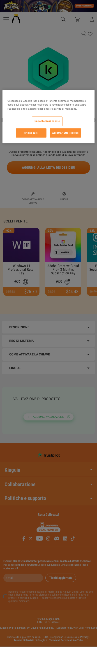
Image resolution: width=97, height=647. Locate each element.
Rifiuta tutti (31, 132)
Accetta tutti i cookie (65, 132)
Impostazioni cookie (47, 121)
